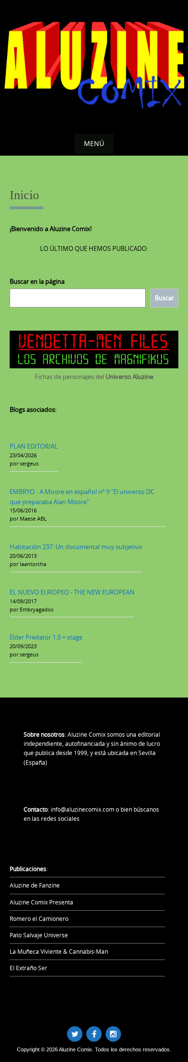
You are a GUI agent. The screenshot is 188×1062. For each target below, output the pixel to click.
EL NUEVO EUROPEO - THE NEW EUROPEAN (72, 592)
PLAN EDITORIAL (34, 446)
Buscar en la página (37, 281)
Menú (94, 143)
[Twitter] (74, 1034)
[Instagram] (113, 1034)
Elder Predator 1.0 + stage (46, 637)
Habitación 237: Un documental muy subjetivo (76, 546)
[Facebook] (94, 1034)
